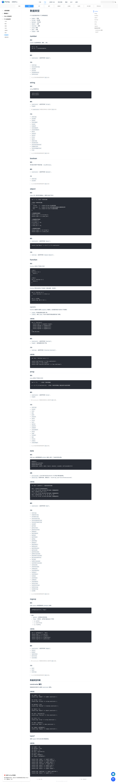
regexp (96, 26)
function (96, 19)
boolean (96, 15)
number (96, 11)
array (96, 21)
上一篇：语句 (39, 779)
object (96, 17)
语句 (6, 32)
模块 (6, 23)
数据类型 (6, 35)
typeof (96, 32)
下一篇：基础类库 (83, 779)
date (96, 24)
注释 (6, 28)
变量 (6, 26)
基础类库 (6, 37)
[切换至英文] (115, 2)
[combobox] (107, 2)
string (96, 13)
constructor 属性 (99, 30)
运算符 (6, 30)
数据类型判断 (97, 28)
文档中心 (14, 2)
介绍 (6, 21)
